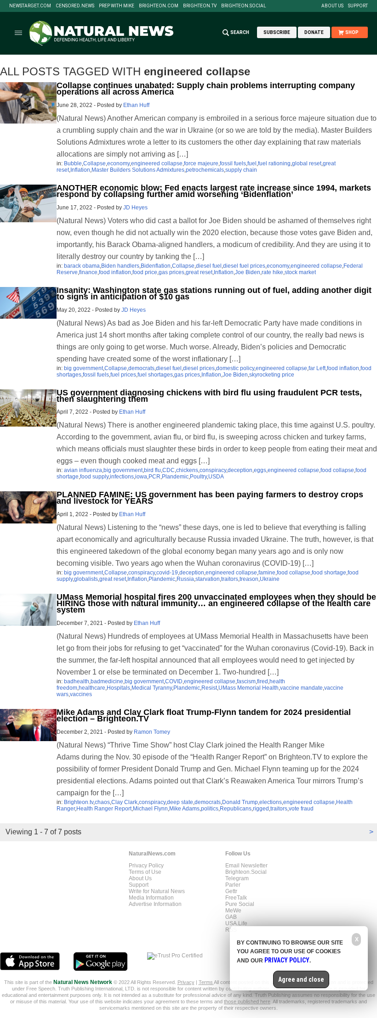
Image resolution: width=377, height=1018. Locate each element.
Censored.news (75, 6)
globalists (86, 579)
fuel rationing (274, 163)
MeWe (233, 910)
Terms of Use (145, 872)
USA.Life (236, 923)
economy (118, 163)
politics (209, 808)
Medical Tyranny (151, 688)
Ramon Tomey (152, 732)
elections (270, 802)
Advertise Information (155, 904)
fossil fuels (233, 163)
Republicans (235, 808)
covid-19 (167, 572)
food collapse (337, 470)
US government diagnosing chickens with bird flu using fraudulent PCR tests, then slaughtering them (209, 396)
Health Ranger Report (103, 808)
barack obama (82, 266)
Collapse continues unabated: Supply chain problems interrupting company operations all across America (206, 88)
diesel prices (199, 368)
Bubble (73, 163)
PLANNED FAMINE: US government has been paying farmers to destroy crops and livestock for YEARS (210, 498)
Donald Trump (240, 802)
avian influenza (83, 470)
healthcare (92, 688)
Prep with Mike (116, 6)
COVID (174, 681)
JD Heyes (135, 207)
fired (262, 681)
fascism (246, 681)
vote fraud (301, 808)
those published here (247, 1001)
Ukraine (270, 579)
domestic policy (235, 368)
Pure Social (239, 904)
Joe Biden (247, 272)
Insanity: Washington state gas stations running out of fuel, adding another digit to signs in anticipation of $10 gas (214, 293)
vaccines (81, 694)
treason (249, 579)
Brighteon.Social (243, 6)
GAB (231, 917)
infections (122, 476)
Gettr (231, 891)
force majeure (201, 163)
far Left (317, 368)
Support (358, 6)
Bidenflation (156, 266)
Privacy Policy (146, 865)
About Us (332, 6)
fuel (252, 163)
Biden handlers (120, 266)
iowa (141, 476)
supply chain (241, 170)
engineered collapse (157, 163)
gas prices (171, 272)
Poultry (198, 476)
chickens (187, 470)
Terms (206, 982)
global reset (306, 163)
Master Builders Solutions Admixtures (137, 170)
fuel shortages (155, 374)
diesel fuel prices (244, 266)
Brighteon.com (158, 6)
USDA (216, 476)
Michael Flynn (150, 808)
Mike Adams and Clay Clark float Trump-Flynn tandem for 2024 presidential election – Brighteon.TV (204, 715)
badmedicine (107, 681)
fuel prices (123, 374)
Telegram (237, 878)
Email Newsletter (246, 865)
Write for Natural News (157, 891)
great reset (199, 272)
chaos (102, 802)
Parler (232, 885)
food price (144, 272)
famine (266, 572)
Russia (185, 579)
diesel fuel (209, 266)
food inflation (115, 272)
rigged (261, 808)
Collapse (94, 163)
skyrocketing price (271, 374)
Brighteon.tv (200, 6)
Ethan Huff (136, 105)
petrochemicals (205, 170)
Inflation (80, 170)
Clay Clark (124, 802)
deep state (180, 802)
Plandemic (175, 476)
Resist (209, 688)
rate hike (272, 272)
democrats (141, 368)
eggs (260, 470)
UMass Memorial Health (248, 688)
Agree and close (301, 979)
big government (83, 368)
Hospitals (118, 688)
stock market (300, 272)
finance (88, 272)
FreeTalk (236, 897)
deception (240, 470)
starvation (207, 579)
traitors (229, 579)
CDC (168, 470)
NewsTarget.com (30, 6)
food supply (94, 476)
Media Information (151, 897)
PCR (154, 476)
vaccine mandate (301, 688)
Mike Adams (184, 808)
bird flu (152, 470)
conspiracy (213, 470)
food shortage (329, 572)
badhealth (76, 681)
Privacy (185, 982)
